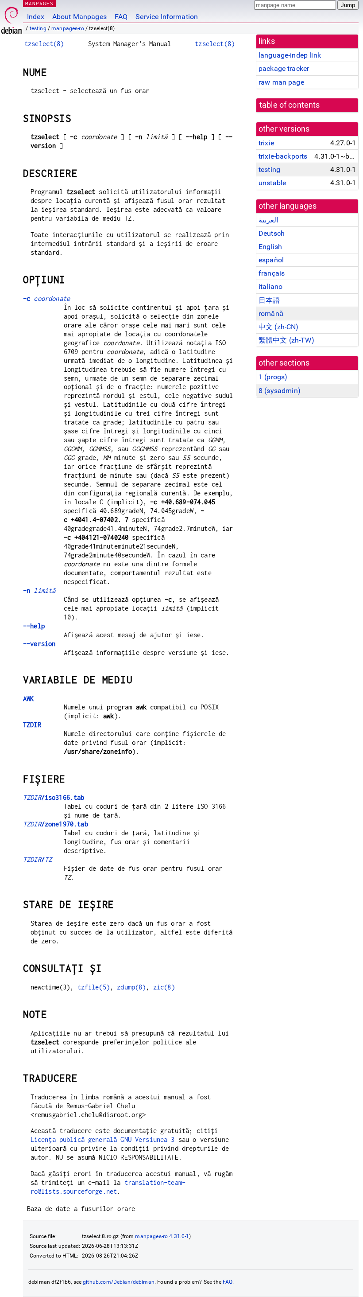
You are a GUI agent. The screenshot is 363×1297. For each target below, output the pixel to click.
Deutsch (272, 233)
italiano (270, 286)
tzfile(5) (93, 987)
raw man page (281, 82)
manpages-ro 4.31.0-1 (162, 1236)
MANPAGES (39, 3)
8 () (280, 390)
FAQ (121, 16)
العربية (268, 220)
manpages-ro (67, 28)
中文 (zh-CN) (279, 327)
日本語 (269, 300)
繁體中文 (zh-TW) (286, 340)
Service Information (166, 16)
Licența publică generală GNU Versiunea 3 (103, 1139)
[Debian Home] (11, 18)
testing (38, 28)
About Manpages (79, 16)
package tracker (284, 68)
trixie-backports (283, 156)
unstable (272, 183)
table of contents (289, 105)
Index (35, 16)
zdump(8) (131, 987)
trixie (266, 143)
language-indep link (290, 55)
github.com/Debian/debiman (118, 1282)
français (272, 273)
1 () (273, 377)
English (270, 246)
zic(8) (164, 987)
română (271, 313)
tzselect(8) (44, 43)
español (271, 260)
